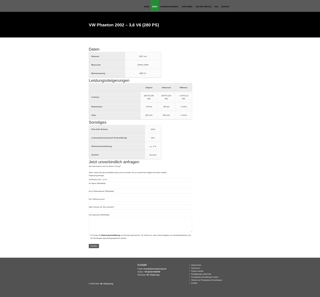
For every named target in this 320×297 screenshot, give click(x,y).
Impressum (195, 268)
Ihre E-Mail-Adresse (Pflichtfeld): (101, 191)
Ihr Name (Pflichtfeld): (97, 183)
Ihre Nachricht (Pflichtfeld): (99, 215)
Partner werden (197, 271)
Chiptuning (187, 7)
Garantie (152, 155)
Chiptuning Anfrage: (96, 175)
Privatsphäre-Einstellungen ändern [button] (205, 277)
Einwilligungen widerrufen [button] (201, 274)
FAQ (216, 7)
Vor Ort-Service (204, 7)
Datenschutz (196, 265)
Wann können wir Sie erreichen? (101, 207)
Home (146, 7)
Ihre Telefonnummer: (97, 199)
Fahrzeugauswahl (169, 7)
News (154, 7)
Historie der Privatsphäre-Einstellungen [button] (206, 280)
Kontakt (225, 7)
